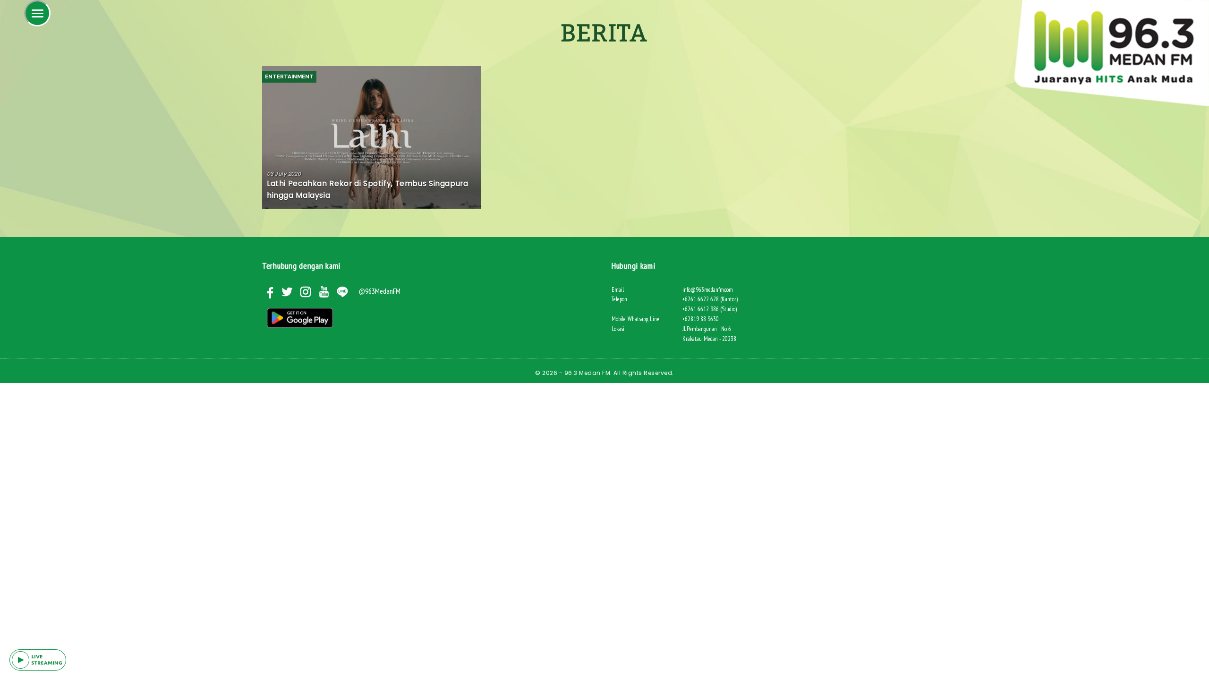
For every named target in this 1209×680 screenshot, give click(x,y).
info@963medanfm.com (707, 290)
